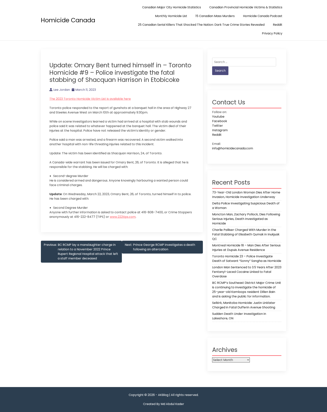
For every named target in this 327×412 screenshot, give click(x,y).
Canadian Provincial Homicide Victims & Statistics (245, 7)
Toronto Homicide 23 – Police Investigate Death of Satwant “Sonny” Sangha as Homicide (246, 258)
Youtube (218, 116)
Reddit (277, 25)
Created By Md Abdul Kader (163, 404)
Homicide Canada (68, 20)
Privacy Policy (272, 33)
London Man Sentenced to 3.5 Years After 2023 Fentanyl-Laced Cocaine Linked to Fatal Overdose (246, 272)
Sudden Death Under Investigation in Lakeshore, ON (239, 316)
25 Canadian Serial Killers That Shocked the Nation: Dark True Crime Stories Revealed (201, 25)
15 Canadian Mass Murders (215, 16)
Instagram (220, 130)
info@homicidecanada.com (232, 148)
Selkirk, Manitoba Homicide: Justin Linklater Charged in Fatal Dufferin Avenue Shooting (243, 305)
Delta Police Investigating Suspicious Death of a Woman (246, 205)
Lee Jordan (61, 90)
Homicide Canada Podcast (262, 16)
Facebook (219, 121)
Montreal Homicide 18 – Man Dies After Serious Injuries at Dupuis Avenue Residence (246, 247)
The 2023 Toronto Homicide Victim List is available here (90, 99)
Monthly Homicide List (171, 16)
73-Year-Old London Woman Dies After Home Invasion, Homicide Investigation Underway (246, 194)
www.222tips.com (123, 217)
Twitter (217, 125)
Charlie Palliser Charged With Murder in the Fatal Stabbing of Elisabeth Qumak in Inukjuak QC (246, 234)
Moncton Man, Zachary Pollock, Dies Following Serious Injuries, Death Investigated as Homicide (246, 219)
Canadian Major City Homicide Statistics (171, 7)
